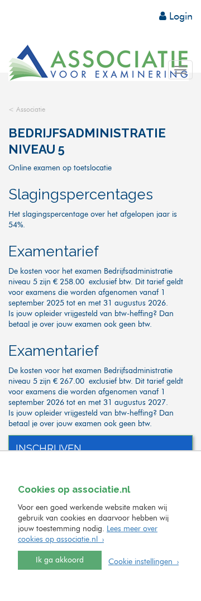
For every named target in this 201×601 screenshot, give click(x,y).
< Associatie (26, 110)
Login (179, 17)
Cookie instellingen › (143, 562)
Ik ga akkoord (60, 560)
